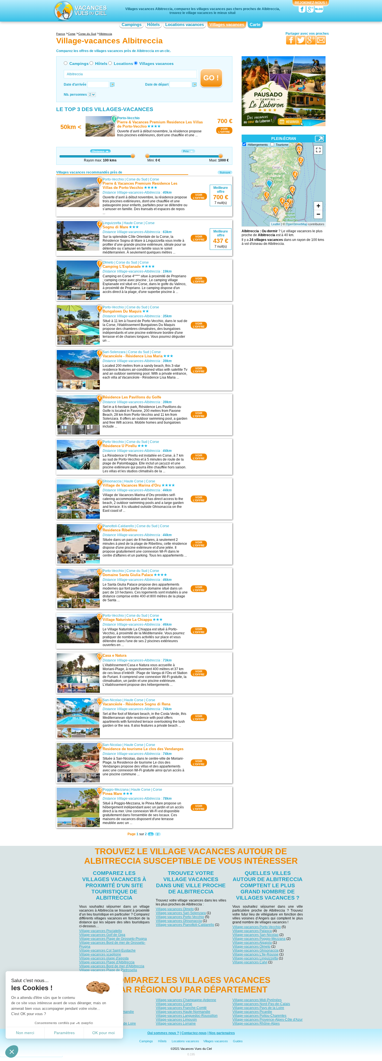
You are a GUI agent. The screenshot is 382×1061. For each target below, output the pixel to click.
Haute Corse (133, 223)
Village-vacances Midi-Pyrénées (257, 1000)
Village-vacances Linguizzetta (255, 958)
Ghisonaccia (112, 481)
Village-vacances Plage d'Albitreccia (107, 962)
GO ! (211, 78)
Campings (132, 24)
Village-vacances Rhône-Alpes (256, 1023)
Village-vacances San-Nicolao (255, 935)
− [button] (318, 214)
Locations (123, 63)
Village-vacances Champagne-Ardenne (186, 1000)
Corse (154, 179)
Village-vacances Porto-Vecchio (180, 917)
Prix (186, 151)
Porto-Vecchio (113, 179)
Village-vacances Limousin (176, 1020)
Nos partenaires (222, 1033)
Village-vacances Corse (174, 1004)
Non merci (25, 1033)
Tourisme (282, 144)
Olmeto (108, 262)
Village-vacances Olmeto (175, 909)
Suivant (225, 172)
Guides (238, 1041)
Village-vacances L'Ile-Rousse (255, 954)
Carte (255, 24)
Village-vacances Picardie (252, 1012)
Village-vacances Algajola (252, 943)
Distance (98, 151)
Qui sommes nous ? (163, 1033)
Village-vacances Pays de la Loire (258, 1008)
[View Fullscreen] (318, 150)
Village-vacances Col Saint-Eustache (107, 950)
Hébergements (258, 144)
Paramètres (64, 1033)
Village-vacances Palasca (252, 931)
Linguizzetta (112, 223)
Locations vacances (184, 24)
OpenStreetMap (296, 224)
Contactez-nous (194, 1033)
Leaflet (275, 224)
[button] (11, 1051)
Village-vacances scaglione (100, 954)
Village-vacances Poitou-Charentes (259, 1016)
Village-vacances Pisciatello (100, 931)
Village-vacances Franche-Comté (181, 1008)
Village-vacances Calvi (249, 962)
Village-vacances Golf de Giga (102, 935)
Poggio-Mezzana (116, 790)
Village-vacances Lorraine (176, 1023)
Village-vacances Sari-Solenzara (181, 913)
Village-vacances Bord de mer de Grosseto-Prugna (112, 945)
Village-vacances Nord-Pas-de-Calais (261, 1004)
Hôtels (153, 24)
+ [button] (318, 205)
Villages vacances (226, 24)
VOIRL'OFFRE (224, 130)
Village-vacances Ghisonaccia (179, 921)
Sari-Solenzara (114, 352)
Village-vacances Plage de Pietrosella (108, 970)
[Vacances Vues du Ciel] (80, 11)
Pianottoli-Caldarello (118, 526)
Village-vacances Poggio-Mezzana (259, 939)
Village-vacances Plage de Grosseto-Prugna (113, 939)
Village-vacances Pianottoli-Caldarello (185, 925)
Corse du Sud (136, 179)
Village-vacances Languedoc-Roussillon (187, 1016)
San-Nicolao (112, 700)
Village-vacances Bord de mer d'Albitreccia (111, 966)
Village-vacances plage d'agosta (104, 958)
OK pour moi (103, 1033)
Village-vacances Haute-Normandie (183, 1012)
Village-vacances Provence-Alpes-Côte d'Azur (267, 1020)
